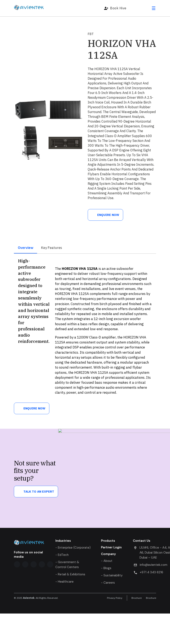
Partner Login (111, 547)
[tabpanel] (85, 328)
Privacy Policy (114, 598)
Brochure (136, 598)
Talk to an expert (38, 491)
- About (106, 561)
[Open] (153, 8)
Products (108, 541)
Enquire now (108, 215)
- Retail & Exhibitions (70, 574)
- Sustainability (112, 575)
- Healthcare (64, 582)
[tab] (25, 247)
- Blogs (106, 568)
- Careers (108, 583)
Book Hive (118, 8)
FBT (91, 34)
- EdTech (62, 555)
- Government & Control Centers (67, 564)
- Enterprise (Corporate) (73, 547)
